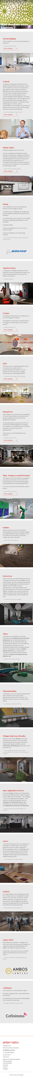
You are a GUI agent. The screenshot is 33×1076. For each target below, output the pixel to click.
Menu (30, 3)
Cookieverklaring (7, 1063)
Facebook (5, 1065)
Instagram (5, 1068)
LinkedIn (5, 1067)
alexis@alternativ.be (9, 1050)
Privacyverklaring (7, 1061)
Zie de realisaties (8, 48)
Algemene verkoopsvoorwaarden (11, 1059)
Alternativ (7, 3)
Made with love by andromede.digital (16, 1074)
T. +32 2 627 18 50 (8, 1052)
